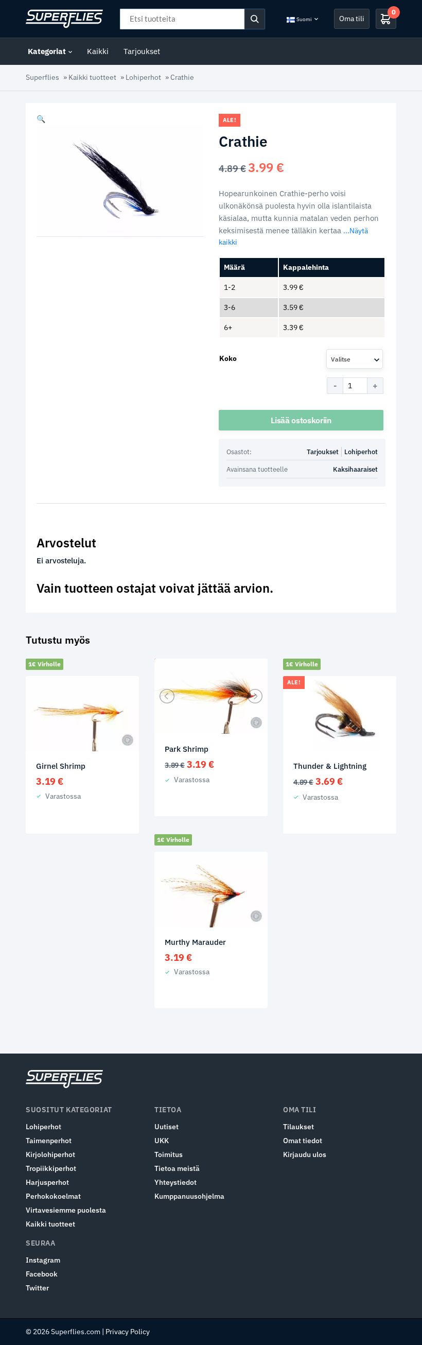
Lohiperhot (143, 77)
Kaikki (98, 51)
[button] (41, 119)
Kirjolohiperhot (50, 1154)
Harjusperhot (47, 1182)
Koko (228, 358)
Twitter (37, 1287)
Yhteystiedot (175, 1182)
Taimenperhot (49, 1140)
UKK (161, 1140)
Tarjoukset (142, 51)
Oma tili (351, 18)
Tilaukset (298, 1126)
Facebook (42, 1274)
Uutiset (166, 1126)
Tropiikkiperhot (51, 1168)
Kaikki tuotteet (92, 77)
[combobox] (354, 359)
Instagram (43, 1260)
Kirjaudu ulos (304, 1154)
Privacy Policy (128, 1331)
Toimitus (168, 1154)
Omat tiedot (302, 1140)
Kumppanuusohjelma (189, 1196)
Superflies (42, 77)
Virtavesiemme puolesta (66, 1210)
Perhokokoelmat (53, 1196)
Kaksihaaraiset (355, 469)
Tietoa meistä (177, 1168)
